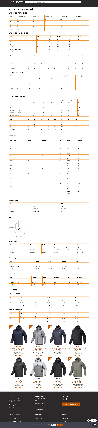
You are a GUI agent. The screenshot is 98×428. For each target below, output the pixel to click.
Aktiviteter (12, 5)
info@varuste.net (39, 401)
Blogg (64, 416)
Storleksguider (66, 418)
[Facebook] (63, 399)
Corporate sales (39, 409)
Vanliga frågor (39, 407)
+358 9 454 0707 (41, 398)
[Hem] (16, 2)
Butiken (37, 5)
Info (31, 5)
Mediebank (65, 420)
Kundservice (44, 5)
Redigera (54, 424)
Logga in (38, 416)
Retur (11, 416)
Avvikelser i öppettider (14, 410)
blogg (26, 5)
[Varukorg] (85, 2)
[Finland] (88, 2)
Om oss (57, 5)
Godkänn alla (60, 424)
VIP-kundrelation (39, 418)
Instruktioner (12, 420)
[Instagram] (66, 399)
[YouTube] (69, 399)
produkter (20, 5)
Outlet (52, 5)
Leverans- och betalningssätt (16, 421)
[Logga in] (82, 2)
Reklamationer (13, 418)
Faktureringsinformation (41, 411)
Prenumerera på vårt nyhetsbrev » (71, 404)
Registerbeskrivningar (40, 420)
